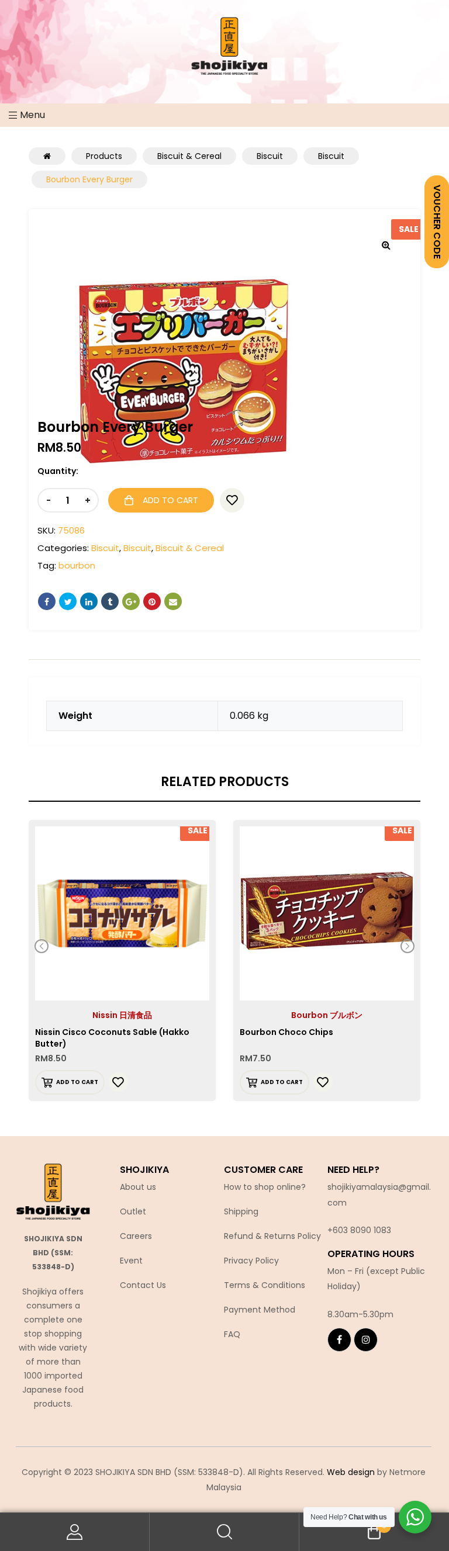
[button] (386, 245)
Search (224, 1532)
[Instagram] (366, 1340)
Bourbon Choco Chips (286, 1032)
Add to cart (170, 500)
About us (138, 1187)
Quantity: (57, 471)
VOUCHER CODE (437, 222)
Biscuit (105, 548)
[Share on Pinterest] (152, 601)
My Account (75, 1532)
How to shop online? (265, 1187)
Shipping (241, 1211)
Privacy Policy (251, 1260)
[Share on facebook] (47, 601)
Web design (351, 1472)
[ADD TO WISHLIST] (232, 500)
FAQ (232, 1334)
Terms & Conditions (264, 1285)
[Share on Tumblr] (110, 601)
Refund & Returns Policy (272, 1236)
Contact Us (143, 1285)
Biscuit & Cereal (190, 548)
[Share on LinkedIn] (89, 601)
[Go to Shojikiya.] (47, 156)
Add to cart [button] (77, 1082)
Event (131, 1260)
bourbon (76, 565)
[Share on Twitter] (68, 601)
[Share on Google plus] (131, 601)
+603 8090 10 (354, 1230)
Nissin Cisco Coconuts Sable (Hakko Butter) (112, 1038)
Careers (136, 1236)
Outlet (133, 1211)
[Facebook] (339, 1340)
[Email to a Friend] (173, 601)
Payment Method (259, 1309)
